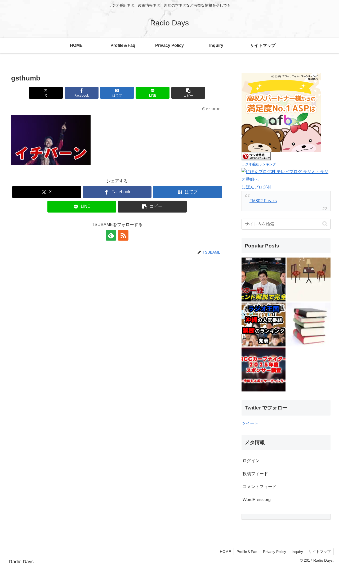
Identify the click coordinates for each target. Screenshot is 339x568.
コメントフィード (259, 486)
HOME (225, 551)
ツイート (250, 423)
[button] (188, 93)
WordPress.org (257, 499)
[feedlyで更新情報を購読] (111, 235)
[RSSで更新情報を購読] (123, 235)
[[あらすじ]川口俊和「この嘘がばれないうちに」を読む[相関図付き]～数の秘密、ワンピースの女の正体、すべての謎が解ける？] (309, 324)
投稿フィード (255, 473)
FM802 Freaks (263, 201)
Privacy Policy (274, 551)
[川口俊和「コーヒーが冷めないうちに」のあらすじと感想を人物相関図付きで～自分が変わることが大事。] (309, 279)
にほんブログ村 (256, 187)
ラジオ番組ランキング (259, 164)
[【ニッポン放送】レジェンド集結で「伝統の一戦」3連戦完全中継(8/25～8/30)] (264, 279)
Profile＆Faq (247, 551)
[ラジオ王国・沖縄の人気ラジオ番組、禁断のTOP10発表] (264, 324)
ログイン (251, 460)
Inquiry (297, 551)
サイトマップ (320, 551)
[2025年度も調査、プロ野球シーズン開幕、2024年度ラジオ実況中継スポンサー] (264, 369)
